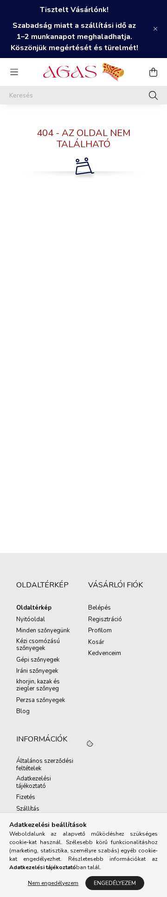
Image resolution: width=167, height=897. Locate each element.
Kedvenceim (104, 653)
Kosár (96, 642)
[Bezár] (155, 29)
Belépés (99, 608)
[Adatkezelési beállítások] (90, 744)
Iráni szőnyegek (37, 671)
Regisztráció (105, 620)
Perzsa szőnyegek (40, 700)
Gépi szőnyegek (37, 660)
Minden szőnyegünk (43, 631)
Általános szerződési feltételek (44, 765)
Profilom (100, 631)
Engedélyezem (115, 883)
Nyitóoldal (30, 620)
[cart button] (153, 72)
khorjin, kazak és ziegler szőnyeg (38, 685)
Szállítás (27, 809)
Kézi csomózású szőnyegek (38, 645)
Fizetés (25, 797)
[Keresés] (153, 95)
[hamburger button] (14, 72)
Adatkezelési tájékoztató (33, 782)
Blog (23, 711)
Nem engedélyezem (53, 883)
